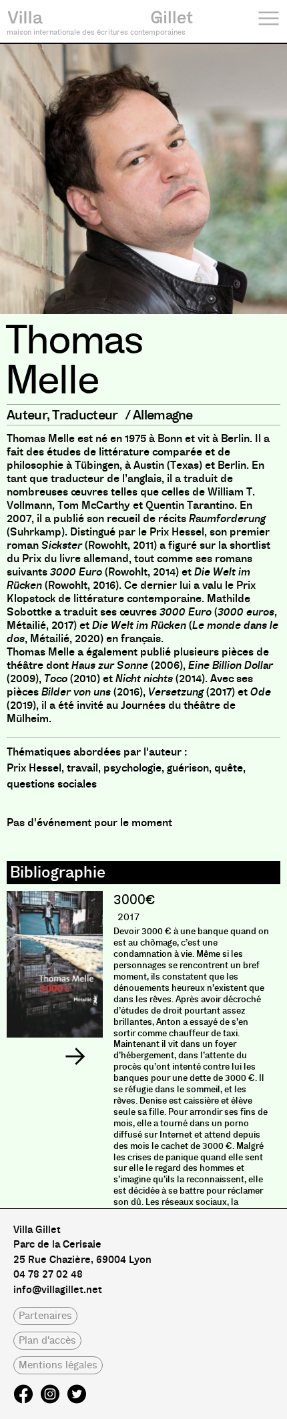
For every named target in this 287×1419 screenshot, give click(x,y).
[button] (75, 1056)
